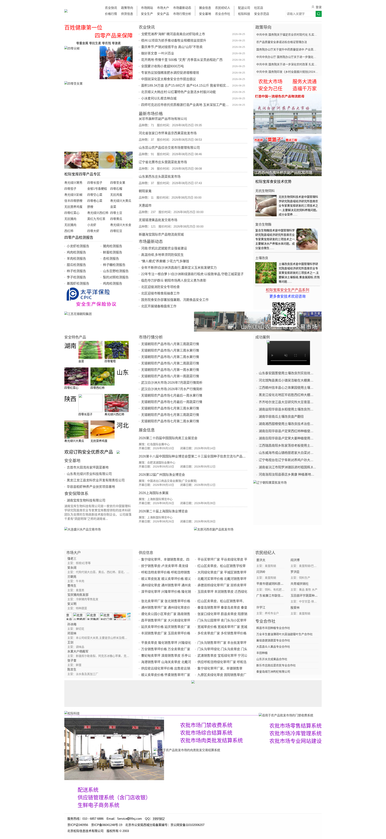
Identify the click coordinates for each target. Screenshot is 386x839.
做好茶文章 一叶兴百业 (157, 53)
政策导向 (127, 7)
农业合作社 (222, 13)
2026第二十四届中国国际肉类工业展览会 (168, 438)
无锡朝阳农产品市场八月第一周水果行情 (170, 369)
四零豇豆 (116, 231)
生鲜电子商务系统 (98, 805)
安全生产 (147, 13)
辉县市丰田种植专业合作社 (273, 628)
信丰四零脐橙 (73, 200)
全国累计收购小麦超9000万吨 (162, 66)
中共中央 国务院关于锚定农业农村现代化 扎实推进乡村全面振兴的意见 (287, 34)
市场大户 (163, 7)
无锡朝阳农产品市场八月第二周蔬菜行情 (170, 363)
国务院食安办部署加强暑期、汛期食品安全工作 (175, 300)
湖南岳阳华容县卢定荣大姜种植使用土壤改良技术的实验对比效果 (287, 438)
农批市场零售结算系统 (295, 726)
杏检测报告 (111, 258)
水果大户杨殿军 (77, 651)
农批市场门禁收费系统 (206, 725)
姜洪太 (260, 560)
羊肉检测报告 (76, 258)
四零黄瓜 (116, 219)
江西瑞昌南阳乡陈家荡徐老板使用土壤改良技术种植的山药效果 (287, 445)
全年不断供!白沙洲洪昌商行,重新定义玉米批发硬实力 (179, 267)
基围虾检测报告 (78, 283)
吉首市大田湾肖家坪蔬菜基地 (88, 467)
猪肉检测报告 (112, 246)
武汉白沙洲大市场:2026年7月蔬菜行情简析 (171, 382)
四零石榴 (116, 188)
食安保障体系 (76, 493)
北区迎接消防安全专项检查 (160, 287)
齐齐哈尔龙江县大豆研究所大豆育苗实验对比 (287, 402)
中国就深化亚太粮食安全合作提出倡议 (168, 79)
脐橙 (90, 206)
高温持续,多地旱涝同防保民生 (162, 254)
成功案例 (262, 337)
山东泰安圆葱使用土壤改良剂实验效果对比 (287, 373)
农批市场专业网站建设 (295, 741)
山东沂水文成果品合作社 (271, 659)
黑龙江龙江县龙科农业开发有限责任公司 (96, 480)
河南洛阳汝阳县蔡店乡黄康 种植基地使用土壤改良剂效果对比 (287, 474)
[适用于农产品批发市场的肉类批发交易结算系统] (187, 750)
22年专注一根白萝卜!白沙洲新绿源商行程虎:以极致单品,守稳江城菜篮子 (192, 274)
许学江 (260, 607)
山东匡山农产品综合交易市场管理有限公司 (169, 137)
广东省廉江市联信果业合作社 (276, 595)
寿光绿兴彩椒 (73, 194)
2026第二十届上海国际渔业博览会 (163, 511)
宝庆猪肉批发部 (77, 594)
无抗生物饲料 (265, 191)
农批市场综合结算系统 (206, 733)
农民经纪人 (222, 7)
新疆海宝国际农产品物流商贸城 (161, 224)
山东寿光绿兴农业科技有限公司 (89, 474)
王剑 (70, 642)
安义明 (71, 603)
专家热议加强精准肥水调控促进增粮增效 (170, 72)
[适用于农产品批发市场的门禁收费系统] (114, 747)
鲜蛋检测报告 (112, 252)
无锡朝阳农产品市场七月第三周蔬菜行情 (170, 414)
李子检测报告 (76, 277)
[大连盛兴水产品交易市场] (128, 537)
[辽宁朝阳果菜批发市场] (287, 500)
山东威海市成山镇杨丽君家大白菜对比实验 (287, 452)
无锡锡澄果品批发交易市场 (158, 210)
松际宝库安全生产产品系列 (287, 290)
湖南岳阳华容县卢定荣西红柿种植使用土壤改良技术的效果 (287, 431)
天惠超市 (145, 195)
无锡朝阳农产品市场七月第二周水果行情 (170, 421)
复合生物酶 (263, 224)
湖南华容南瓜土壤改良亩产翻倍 (281, 416)
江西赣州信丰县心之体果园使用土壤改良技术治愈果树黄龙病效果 (287, 387)
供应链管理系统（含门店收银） (114, 798)
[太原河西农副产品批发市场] (258, 537)
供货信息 (127, 13)
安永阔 (71, 567)
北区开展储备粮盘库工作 (159, 306)
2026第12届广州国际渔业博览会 (162, 474)
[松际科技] (161, 713)
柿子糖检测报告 (114, 265)
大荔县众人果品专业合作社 (273, 646)
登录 (319, 7)
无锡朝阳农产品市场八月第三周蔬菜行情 (170, 344)
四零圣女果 (117, 182)
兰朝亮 (71, 576)
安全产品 (163, 13)
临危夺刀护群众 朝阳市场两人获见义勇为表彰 (173, 280)
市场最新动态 (182, 7)
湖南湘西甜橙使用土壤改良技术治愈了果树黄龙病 (287, 424)
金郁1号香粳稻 (97, 188)
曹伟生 (71, 585)
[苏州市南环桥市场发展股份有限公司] (287, 156)
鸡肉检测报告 (76, 252)
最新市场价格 (151, 114)
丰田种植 (262, 652)
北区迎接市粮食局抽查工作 (160, 293)
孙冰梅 (71, 624)
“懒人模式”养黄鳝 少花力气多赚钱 (165, 261)
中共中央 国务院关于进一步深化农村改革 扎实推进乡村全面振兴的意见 (287, 64)
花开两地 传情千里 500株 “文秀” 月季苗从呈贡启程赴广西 (182, 60)
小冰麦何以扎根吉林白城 (159, 98)
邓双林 (71, 633)
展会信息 (205, 7)
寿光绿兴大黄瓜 (120, 200)
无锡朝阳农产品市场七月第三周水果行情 (170, 408)
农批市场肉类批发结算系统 (211, 740)
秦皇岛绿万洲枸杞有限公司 (273, 671)
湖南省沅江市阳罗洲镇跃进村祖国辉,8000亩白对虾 (287, 467)
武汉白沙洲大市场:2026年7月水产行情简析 (171, 389)
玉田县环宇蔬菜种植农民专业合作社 (315, 595)
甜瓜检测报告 (76, 265)
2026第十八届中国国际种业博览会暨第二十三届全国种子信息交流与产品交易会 (195, 456)
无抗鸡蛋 (116, 194)
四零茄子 (70, 188)
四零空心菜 (94, 194)
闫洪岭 (260, 571)
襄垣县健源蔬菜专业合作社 (273, 640)
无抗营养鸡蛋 (73, 206)
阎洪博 (295, 560)
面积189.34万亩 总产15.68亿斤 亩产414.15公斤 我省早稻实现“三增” (186, 85)
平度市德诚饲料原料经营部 (274, 583)
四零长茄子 (94, 182)
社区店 (258, 7)
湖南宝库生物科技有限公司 (86, 500)
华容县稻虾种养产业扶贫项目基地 (91, 486)
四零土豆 (116, 212)
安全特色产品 (75, 337)
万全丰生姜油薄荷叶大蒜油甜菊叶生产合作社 (284, 634)
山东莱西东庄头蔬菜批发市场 (160, 166)
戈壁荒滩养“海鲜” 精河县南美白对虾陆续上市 (173, 34)
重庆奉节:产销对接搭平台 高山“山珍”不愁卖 (172, 47)
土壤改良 (261, 258)
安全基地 (205, 13)
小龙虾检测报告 (78, 246)
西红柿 (68, 231)
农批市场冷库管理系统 (295, 733)
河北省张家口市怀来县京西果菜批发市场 (168, 123)
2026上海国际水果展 (153, 493)
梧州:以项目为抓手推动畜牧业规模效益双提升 (173, 40)
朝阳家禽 (145, 181)
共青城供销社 (300, 583)
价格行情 (111, 13)
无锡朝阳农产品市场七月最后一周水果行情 (171, 395)
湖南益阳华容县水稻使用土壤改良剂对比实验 (287, 409)
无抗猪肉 (70, 219)
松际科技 (244, 13)
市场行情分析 (182, 13)
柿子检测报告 (76, 271)
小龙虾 (91, 225)
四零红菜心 (71, 212)
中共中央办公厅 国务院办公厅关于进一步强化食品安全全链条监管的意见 (287, 56)
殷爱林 (295, 607)
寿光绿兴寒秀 (73, 182)
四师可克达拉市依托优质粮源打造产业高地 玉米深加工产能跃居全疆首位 (186, 105)
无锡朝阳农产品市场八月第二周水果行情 (170, 357)
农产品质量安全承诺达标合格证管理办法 (281, 42)
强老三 (71, 558)
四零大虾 (93, 231)
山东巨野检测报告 (116, 271)
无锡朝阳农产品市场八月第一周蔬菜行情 (170, 376)
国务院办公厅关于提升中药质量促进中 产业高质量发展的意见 (287, 49)
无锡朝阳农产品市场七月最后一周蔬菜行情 (171, 402)
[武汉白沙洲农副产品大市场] (287, 114)
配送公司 (244, 7)
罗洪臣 (295, 571)
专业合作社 (265, 621)
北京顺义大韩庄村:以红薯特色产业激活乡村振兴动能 (178, 92)
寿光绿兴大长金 (120, 225)
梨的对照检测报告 (116, 277)
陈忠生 (71, 669)
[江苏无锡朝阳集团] (128, 322)
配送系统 (88, 790)
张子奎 (71, 660)
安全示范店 (261, 13)
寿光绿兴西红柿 (97, 212)
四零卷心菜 (94, 200)
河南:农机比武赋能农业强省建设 (164, 248)
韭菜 (113, 206)
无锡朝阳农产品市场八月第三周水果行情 (170, 350)
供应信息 (146, 553)
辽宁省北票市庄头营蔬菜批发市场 (163, 152)
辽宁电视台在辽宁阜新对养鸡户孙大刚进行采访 (287, 460)
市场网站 (147, 7)
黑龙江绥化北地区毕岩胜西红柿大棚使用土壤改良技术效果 (287, 395)
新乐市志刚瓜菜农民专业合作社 (276, 665)
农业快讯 (111, 7)
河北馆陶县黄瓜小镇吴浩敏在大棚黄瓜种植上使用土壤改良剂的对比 (287, 380)
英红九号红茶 (96, 219)
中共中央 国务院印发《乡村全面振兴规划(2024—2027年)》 (287, 71)
